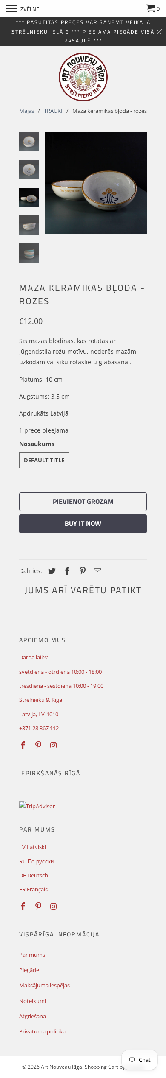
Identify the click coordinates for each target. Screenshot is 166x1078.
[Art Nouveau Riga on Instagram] (54, 745)
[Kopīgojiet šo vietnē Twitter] (50, 571)
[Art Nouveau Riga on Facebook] (24, 745)
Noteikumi (32, 1001)
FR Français (33, 889)
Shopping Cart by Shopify (114, 1066)
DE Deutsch (33, 875)
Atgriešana (32, 1016)
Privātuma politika (42, 1031)
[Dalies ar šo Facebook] (66, 571)
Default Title (44, 460)
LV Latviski (32, 847)
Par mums (32, 954)
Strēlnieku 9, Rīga (40, 700)
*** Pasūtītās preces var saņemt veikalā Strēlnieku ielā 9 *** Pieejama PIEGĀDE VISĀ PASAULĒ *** (83, 31)
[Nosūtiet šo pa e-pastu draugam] (96, 571)
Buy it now (83, 523)
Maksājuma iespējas (44, 985)
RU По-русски (36, 861)
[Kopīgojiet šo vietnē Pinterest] (81, 571)
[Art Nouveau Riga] (83, 77)
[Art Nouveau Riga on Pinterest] (39, 745)
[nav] (22, 8)
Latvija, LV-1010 (38, 714)
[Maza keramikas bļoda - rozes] (96, 183)
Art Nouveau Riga (61, 1066)
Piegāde (29, 970)
